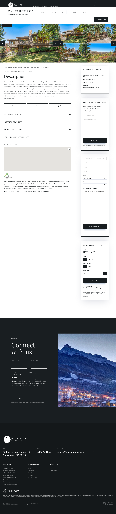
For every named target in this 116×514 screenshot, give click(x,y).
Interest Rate (87, 270)
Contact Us (85, 89)
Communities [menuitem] (52, 4)
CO (15, 191)
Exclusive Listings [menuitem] (8, 468)
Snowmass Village (27, 191)
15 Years (95, 251)
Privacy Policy (93, 134)
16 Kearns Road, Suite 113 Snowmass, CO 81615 (16, 453)
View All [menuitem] (30, 475)
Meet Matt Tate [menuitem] (32, 4)
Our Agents (91, 89)
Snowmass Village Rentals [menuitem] (10, 484)
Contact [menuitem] (62, 4)
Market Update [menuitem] (32, 477)
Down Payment (87, 263)
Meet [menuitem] (51, 468)
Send (19, 398)
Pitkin (18, 191)
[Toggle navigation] (107, 5)
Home (5, 191)
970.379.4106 (44, 451)
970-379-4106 (89, 79)
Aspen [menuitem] (30, 468)
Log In (95, 5)
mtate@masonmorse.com (70, 451)
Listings (11, 191)
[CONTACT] (101, 19)
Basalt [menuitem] (30, 473)
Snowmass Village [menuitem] (8, 475)
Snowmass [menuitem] (31, 470)
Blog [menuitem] (28, 6)
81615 (34, 191)
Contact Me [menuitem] (53, 470)
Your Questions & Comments (90, 188)
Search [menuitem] (42, 4)
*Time (84, 182)
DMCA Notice (35, 504)
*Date (84, 175)
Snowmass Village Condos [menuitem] (10, 477)
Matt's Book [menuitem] (54, 6)
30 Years (87, 251)
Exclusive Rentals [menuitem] (8, 482)
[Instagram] (91, 453)
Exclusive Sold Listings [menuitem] (9, 470)
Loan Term (86, 249)
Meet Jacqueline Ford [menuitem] (40, 6)
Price (84, 256)
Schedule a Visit (101, 158)
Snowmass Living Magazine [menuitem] (77, 4)
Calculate (95, 280)
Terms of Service (87, 233)
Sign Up (95, 2)
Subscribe (94, 140)
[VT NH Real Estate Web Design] (108, 504)
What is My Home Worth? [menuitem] (10, 473)
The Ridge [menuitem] (6, 480)
